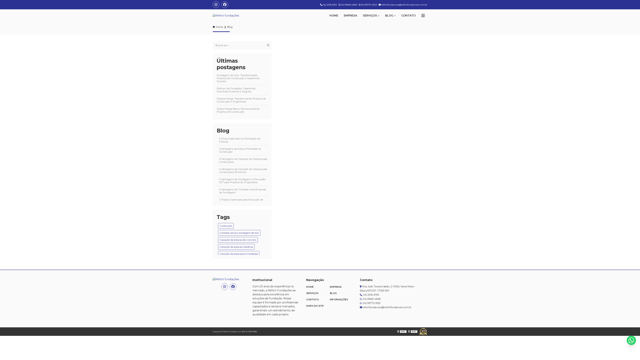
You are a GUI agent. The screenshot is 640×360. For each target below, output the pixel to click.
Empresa (350, 15)
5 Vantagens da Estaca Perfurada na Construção (240, 150)
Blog (389, 15)
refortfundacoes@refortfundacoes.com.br (404, 4)
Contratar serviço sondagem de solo (239, 233)
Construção (226, 225)
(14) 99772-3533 (368, 4)
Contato (408, 15)
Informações (339, 299)
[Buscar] (268, 45)
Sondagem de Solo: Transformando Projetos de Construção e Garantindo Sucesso (238, 78)
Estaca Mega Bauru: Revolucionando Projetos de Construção (238, 110)
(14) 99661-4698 (348, 4)
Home (334, 15)
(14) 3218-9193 (329, 4)
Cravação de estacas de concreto (238, 239)
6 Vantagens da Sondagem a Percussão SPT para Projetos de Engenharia (242, 181)
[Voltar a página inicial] (226, 15)
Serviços (370, 15)
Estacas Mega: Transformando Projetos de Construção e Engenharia (241, 100)
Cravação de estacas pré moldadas (239, 253)
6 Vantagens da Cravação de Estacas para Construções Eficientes (243, 171)
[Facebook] (225, 4)
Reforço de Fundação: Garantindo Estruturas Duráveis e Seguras (236, 90)
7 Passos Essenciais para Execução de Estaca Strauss (241, 201)
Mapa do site (315, 305)
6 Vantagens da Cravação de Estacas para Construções (243, 161)
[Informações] (423, 15)
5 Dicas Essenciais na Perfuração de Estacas (239, 140)
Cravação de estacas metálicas (236, 247)
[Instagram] (216, 4)
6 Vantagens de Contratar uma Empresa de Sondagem (242, 191)
